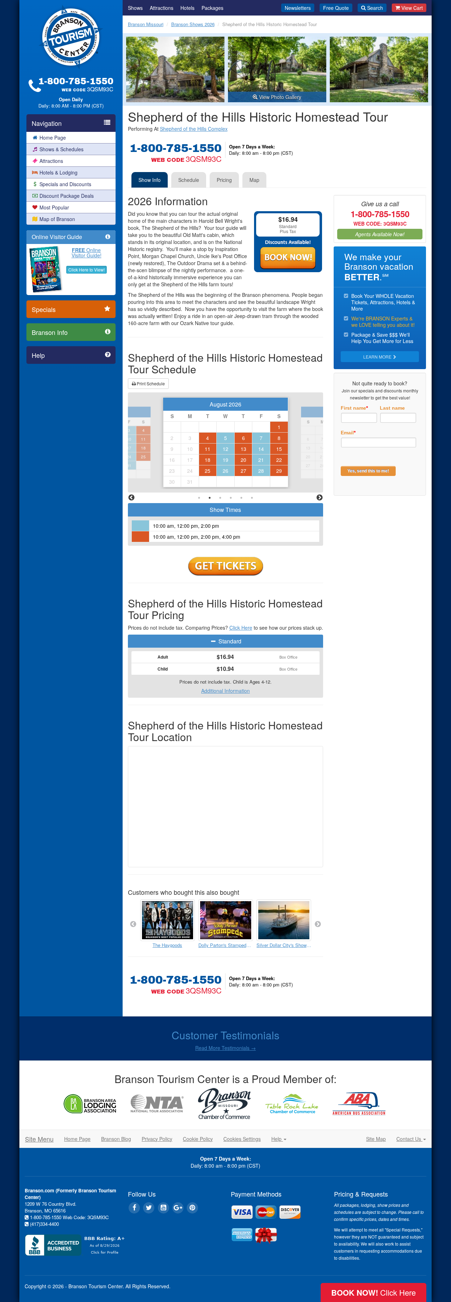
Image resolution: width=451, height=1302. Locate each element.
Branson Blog (116, 1138)
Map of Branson (57, 218)
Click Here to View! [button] (86, 270)
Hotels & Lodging (58, 172)
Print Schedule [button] (150, 383)
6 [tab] (251, 497)
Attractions (51, 160)
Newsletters (298, 7)
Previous (131, 497)
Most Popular (54, 207)
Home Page (52, 137)
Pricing (224, 179)
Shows (135, 7)
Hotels (187, 7)
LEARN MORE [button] (378, 357)
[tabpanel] (225, 443)
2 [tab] (209, 497)
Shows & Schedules (61, 149)
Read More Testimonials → (225, 1047)
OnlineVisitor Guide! (86, 252)
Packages (212, 7)
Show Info (149, 179)
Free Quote (336, 7)
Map (254, 179)
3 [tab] (220, 497)
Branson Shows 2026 (193, 24)
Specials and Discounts (65, 184)
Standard (229, 641)
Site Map (376, 1138)
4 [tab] (230, 497)
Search (375, 7)
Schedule (188, 179)
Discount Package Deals (66, 195)
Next (319, 497)
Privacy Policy (157, 1138)
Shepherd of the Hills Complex (194, 128)
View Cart (412, 7)
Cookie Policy (198, 1138)
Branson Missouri (145, 24)
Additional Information (225, 690)
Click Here (240, 627)
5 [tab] (241, 497)
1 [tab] (199, 497)
